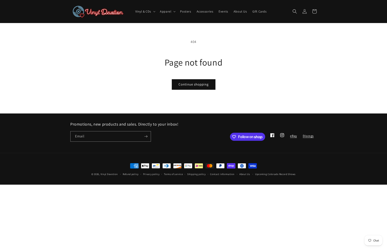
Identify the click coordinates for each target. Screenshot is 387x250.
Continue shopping (193, 84)
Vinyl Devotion (109, 174)
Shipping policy (196, 174)
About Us (244, 174)
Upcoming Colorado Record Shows (275, 174)
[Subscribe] (146, 136)
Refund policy (131, 174)
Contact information (222, 174)
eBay (293, 137)
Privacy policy (151, 174)
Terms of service (173, 174)
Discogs (308, 137)
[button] (145, 11)
